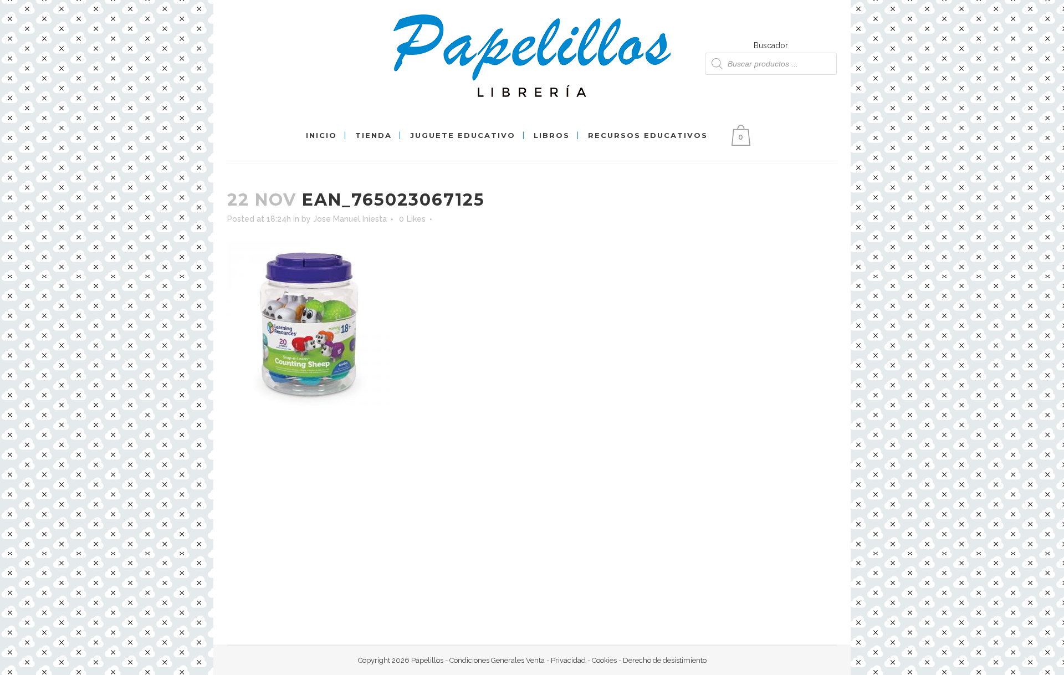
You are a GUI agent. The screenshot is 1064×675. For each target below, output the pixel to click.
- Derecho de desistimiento (662, 660)
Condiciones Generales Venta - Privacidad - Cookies (533, 660)
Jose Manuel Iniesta (350, 218)
